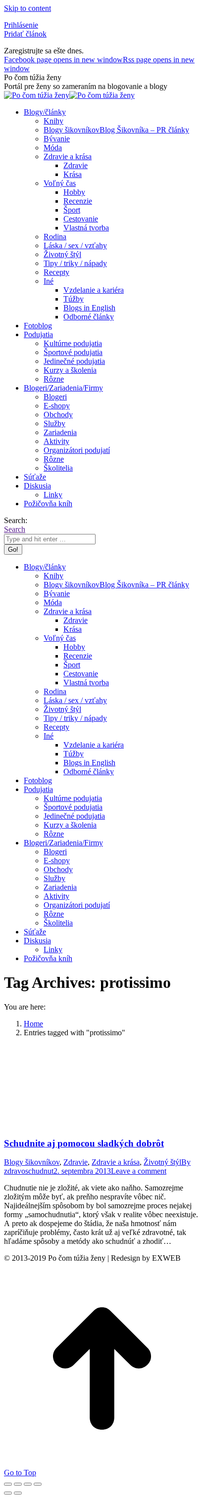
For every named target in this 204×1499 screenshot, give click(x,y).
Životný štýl (162, 1162)
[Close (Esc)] (8, 1484)
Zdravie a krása (116, 1162)
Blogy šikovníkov (31, 1162)
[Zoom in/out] (38, 1484)
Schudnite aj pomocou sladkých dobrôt (84, 1143)
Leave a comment (138, 1171)
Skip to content (27, 8)
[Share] (18, 1484)
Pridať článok (25, 34)
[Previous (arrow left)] (8, 1493)
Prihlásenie (21, 25)
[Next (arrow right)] (18, 1493)
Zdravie (75, 1162)
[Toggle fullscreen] (28, 1484)
